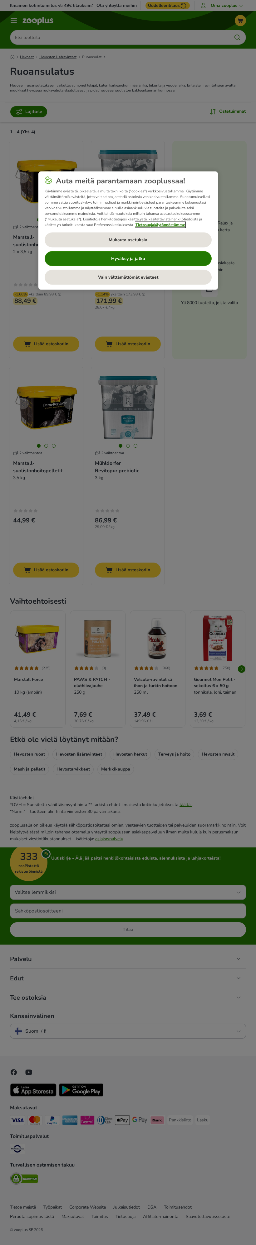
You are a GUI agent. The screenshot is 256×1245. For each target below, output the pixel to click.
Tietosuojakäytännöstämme (160, 224)
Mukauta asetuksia (128, 240)
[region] (128, 230)
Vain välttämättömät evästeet (128, 277)
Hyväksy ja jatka (128, 259)
